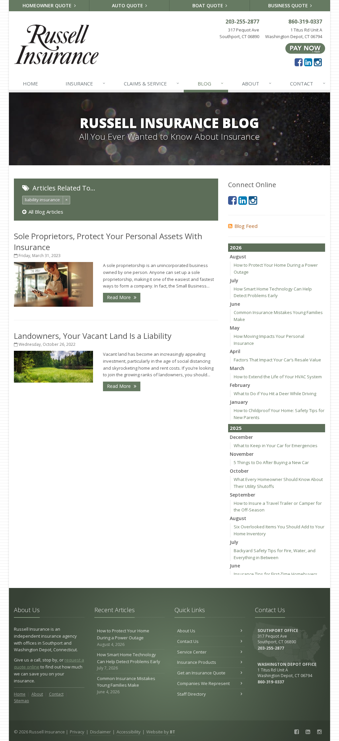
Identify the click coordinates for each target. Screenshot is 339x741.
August (238, 256)
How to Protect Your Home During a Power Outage (123, 637)
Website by (160, 732)
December (241, 437)
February (240, 385)
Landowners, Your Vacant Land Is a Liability (92, 335)
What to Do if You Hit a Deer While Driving (275, 394)
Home (30, 83)
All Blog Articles (45, 211)
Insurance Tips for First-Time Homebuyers (275, 574)
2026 (236, 247)
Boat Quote (208, 5)
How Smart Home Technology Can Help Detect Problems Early (128, 661)
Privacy (77, 732)
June (235, 304)
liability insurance (42, 200)
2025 (236, 428)
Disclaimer (100, 732)
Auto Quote (128, 5)
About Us (186, 631)
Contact (308, 83)
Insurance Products (196, 662)
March (237, 368)
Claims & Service (151, 83)
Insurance (86, 83)
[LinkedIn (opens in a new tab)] (308, 62)
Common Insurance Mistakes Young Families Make (126, 685)
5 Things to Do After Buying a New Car (271, 462)
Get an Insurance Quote (201, 673)
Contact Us (188, 641)
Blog (211, 83)
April (235, 351)
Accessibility (129, 732)
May (235, 328)
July (234, 280)
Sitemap (21, 701)
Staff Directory (191, 694)
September (242, 495)
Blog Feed (246, 226)
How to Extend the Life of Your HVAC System (278, 377)
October (239, 471)
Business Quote (288, 5)
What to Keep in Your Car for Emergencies (275, 446)
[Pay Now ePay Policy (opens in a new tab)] (305, 48)
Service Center (192, 652)
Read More (119, 297)
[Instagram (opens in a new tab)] (318, 62)
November (242, 454)
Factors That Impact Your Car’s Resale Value (277, 360)
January (239, 402)
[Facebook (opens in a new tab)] (299, 62)
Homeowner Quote (48, 5)
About (257, 83)
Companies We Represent (203, 683)
